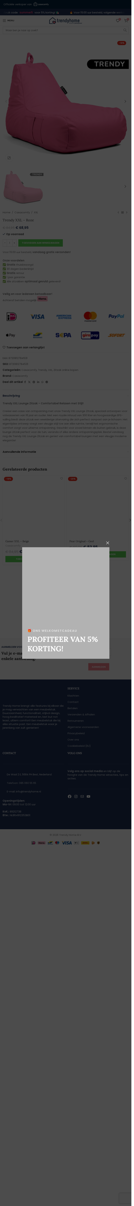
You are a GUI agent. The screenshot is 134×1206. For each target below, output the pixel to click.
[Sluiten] (107, 543)
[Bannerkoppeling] (65, 603)
